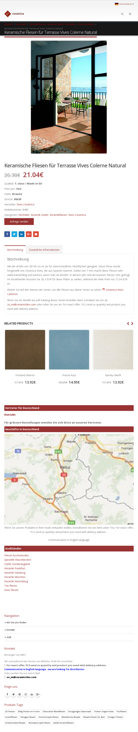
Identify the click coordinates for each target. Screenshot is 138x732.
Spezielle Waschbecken (17, 559)
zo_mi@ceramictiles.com (21, 304)
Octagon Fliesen (115, 717)
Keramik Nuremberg (16, 581)
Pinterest (19, 694)
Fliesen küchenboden (16, 555)
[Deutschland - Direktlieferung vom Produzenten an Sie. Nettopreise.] (14, 13)
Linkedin (31, 694)
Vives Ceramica (25, 204)
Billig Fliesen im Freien (29, 711)
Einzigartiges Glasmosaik (79, 711)
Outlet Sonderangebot (17, 564)
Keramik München (14, 577)
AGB (9, 637)
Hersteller (23, 215)
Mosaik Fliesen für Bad (94, 717)
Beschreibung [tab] (15, 249)
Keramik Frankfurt (14, 568)
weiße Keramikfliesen (63, 722)
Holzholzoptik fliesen (49, 717)
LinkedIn (21, 234)
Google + (29, 234)
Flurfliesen (121, 711)
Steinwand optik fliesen (39, 722)
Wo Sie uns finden (16, 622)
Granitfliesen (11, 717)
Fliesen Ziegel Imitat (104, 711)
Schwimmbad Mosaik (15, 722)
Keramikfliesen (58, 215)
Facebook (7, 234)
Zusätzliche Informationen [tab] (44, 249)
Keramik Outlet (39, 215)
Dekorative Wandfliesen (54, 711)
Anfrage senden (19, 221)
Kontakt (10, 414)
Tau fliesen (10, 585)
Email (36, 234)
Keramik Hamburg (14, 572)
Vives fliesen (11, 590)
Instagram (25, 694)
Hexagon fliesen (28, 717)
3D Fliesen (10, 711)
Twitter (14, 234)
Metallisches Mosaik (71, 717)
